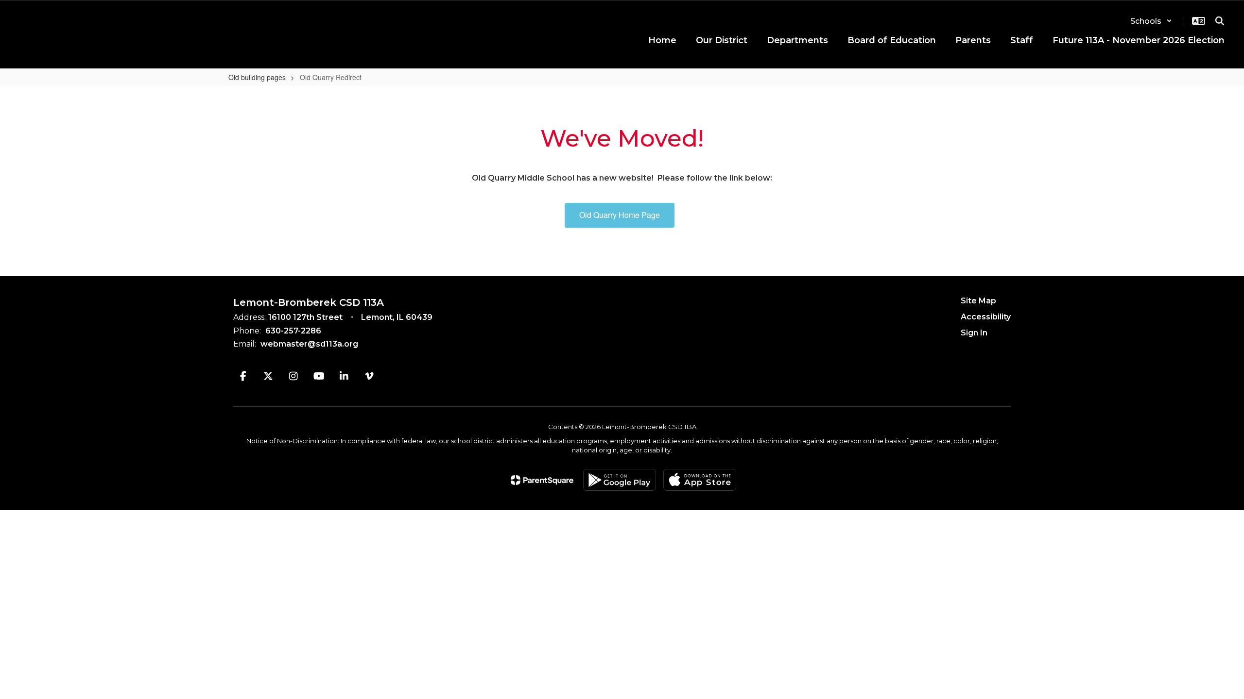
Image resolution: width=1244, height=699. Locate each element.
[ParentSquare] (542, 480)
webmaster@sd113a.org (309, 344)
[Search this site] (1220, 21)
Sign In (974, 332)
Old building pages (257, 77)
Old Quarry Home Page (619, 214)
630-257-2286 (293, 330)
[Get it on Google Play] (619, 480)
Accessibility (986, 316)
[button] (1151, 21)
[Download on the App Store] (699, 480)
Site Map (978, 300)
